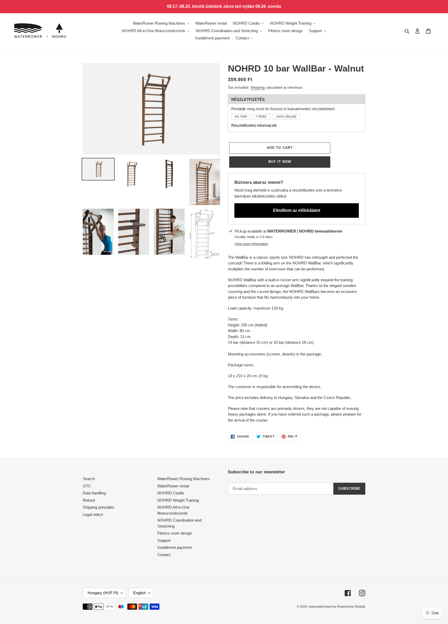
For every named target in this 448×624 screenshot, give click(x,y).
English (139, 593)
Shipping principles (98, 507)
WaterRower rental (173, 486)
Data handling (94, 493)
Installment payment (174, 547)
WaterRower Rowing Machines (183, 478)
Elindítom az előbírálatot (296, 210)
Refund (89, 500)
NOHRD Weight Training (178, 500)
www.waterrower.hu (322, 606)
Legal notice (93, 514)
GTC (87, 486)
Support (164, 540)
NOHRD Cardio (170, 493)
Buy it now (279, 162)
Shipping (257, 87)
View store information (251, 244)
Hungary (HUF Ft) (103, 593)
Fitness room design (174, 533)
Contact (164, 554)
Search (89, 478)
